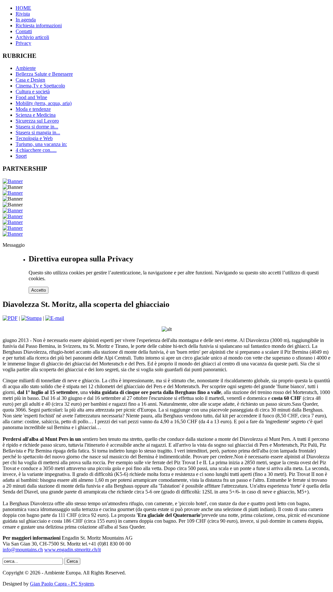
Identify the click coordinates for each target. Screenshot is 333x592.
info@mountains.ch (23, 549)
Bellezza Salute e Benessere (44, 74)
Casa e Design (30, 80)
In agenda (26, 19)
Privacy (23, 43)
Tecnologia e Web (34, 138)
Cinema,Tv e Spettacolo (40, 85)
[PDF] (10, 318)
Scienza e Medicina (36, 115)
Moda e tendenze (33, 109)
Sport (21, 156)
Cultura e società (33, 91)
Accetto (38, 290)
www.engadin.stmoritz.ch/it (72, 549)
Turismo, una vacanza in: (41, 144)
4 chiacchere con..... (36, 150)
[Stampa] (31, 318)
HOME (23, 8)
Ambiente (26, 68)
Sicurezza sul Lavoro (37, 121)
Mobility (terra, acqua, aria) (44, 103)
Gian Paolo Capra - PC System (62, 583)
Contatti (24, 31)
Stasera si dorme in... (37, 126)
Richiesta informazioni (39, 25)
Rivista (23, 14)
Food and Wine (31, 97)
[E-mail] (54, 318)
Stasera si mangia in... (38, 132)
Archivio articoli (32, 37)
